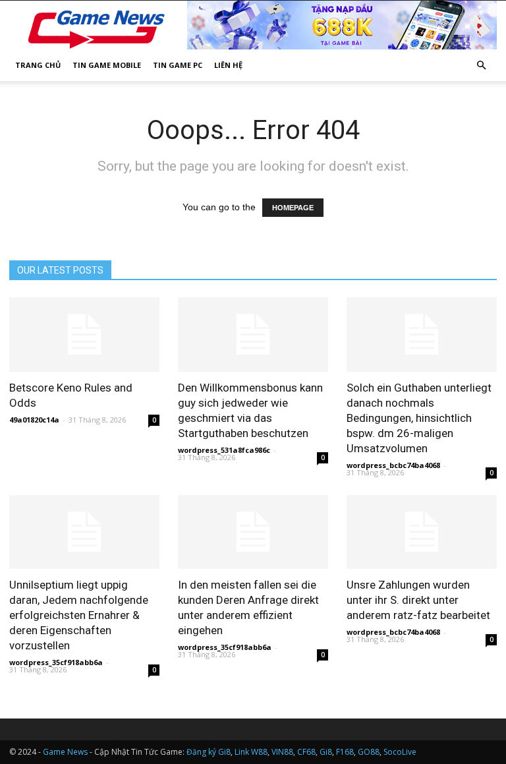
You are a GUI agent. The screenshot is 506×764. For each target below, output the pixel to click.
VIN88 (282, 751)
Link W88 (251, 751)
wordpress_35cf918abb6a (56, 662)
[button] (481, 65)
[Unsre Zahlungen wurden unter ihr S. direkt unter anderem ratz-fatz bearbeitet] (422, 532)
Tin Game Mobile (106, 65)
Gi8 (326, 751)
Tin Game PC (177, 65)
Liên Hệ (228, 65)
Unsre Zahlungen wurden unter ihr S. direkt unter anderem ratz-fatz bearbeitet (418, 600)
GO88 (369, 751)
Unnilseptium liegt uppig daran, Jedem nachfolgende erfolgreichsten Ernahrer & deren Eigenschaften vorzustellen (78, 615)
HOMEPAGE (293, 208)
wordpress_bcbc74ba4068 (393, 465)
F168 (345, 751)
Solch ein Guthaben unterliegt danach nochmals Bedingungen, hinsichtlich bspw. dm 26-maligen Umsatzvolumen (419, 418)
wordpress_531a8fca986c (224, 450)
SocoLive (399, 751)
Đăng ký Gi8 (208, 751)
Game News (65, 751)
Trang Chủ (38, 65)
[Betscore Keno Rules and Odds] (84, 334)
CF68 (306, 751)
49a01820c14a (34, 420)
